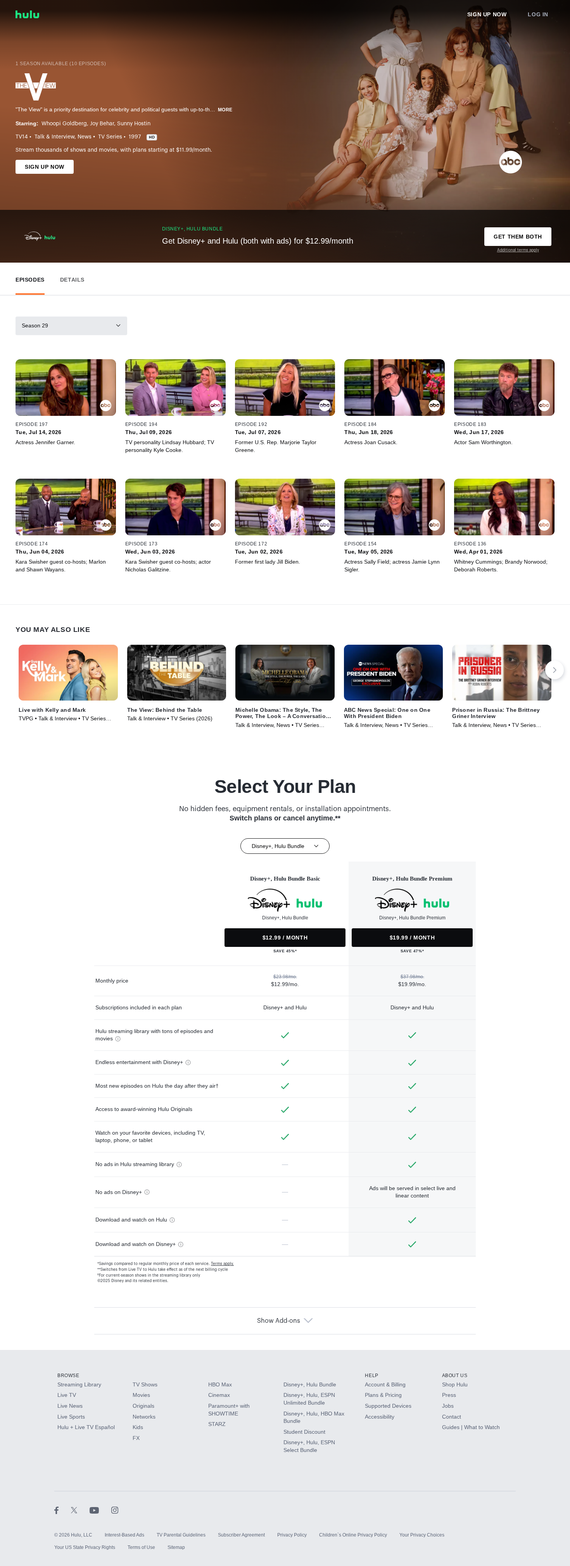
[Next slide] (554, 670)
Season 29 (35, 325)
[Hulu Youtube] (100, 1510)
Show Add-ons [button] (278, 1321)
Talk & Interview (54, 137)
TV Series (110, 137)
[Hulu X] (80, 1510)
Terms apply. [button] (222, 1264)
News (85, 137)
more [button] (225, 109)
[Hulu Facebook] (62, 1510)
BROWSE (68, 1375)
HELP (371, 1375)
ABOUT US (455, 1375)
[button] (30, 278)
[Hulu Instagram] (114, 1510)
